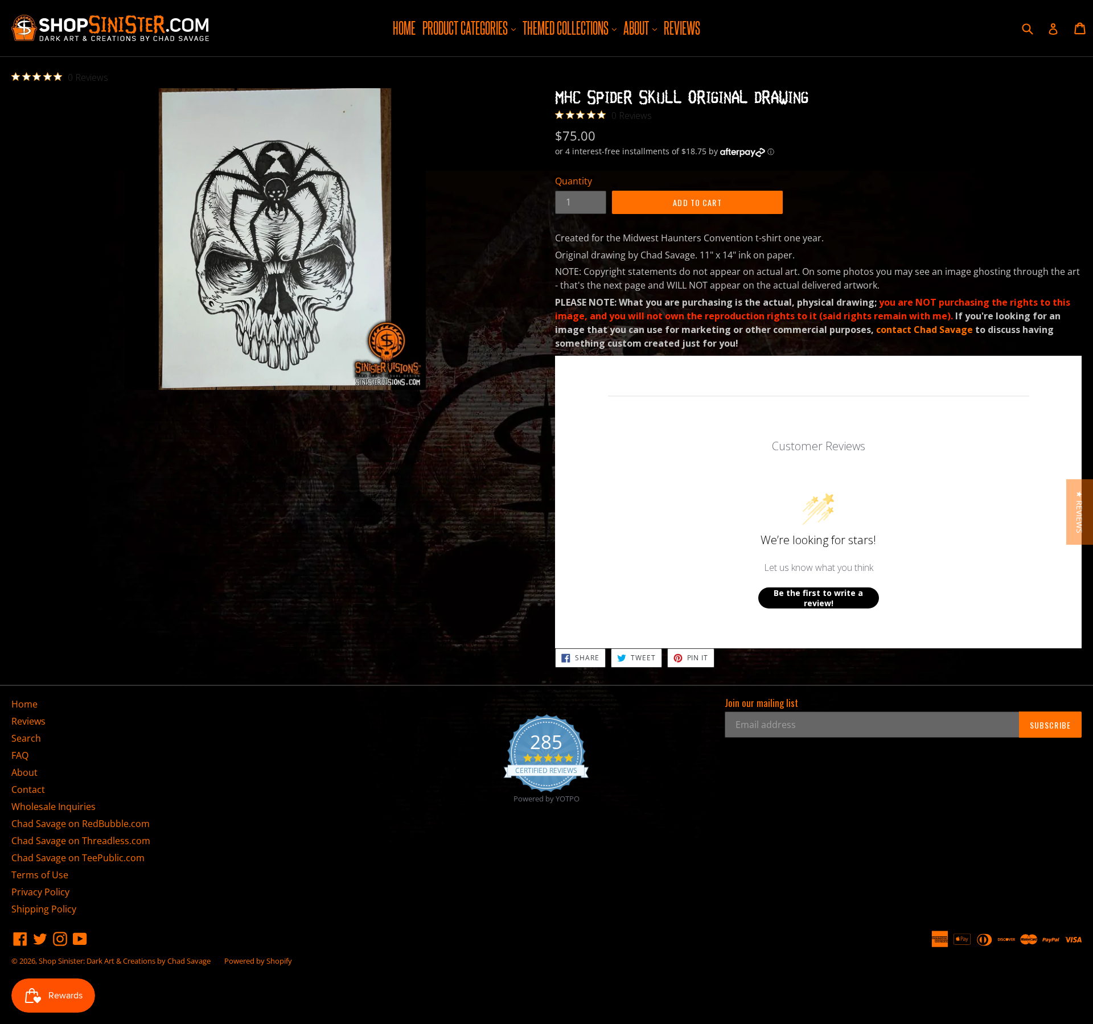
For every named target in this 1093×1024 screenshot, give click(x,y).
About (641, 28)
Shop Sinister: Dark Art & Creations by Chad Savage (125, 961)
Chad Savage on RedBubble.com (80, 823)
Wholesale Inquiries (53, 806)
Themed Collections (571, 28)
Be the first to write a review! (818, 597)
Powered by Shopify (258, 961)
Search (26, 738)
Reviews (682, 28)
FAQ (19, 755)
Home (404, 28)
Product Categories (470, 28)
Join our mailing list (761, 703)
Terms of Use (39, 875)
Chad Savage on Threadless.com (80, 840)
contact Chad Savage (924, 329)
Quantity (573, 181)
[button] (1079, 512)
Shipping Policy (43, 909)
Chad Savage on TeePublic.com (78, 858)
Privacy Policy (40, 892)
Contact (28, 789)
